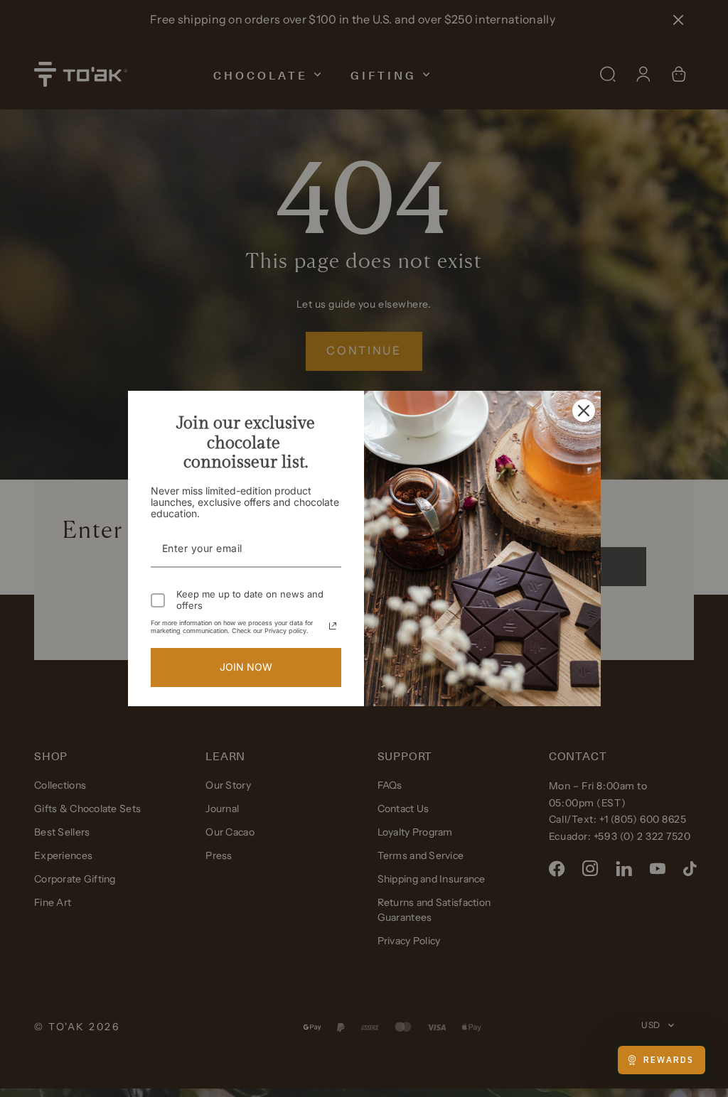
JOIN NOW (246, 667)
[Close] (584, 410)
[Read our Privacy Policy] (332, 625)
